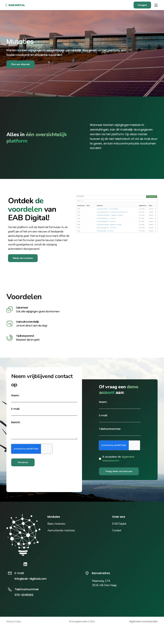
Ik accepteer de (118, 458)
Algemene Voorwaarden (118, 458)
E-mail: (15, 409)
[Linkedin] (25, 564)
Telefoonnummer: (110, 429)
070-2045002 (24, 595)
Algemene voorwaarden (143, 621)
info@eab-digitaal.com (31, 579)
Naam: (15, 395)
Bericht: (15, 422)
